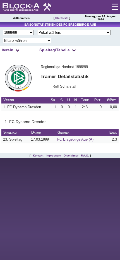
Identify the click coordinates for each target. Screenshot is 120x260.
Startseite (61, 18)
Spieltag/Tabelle (54, 50)
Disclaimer (71, 155)
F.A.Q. (85, 155)
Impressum (53, 155)
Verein (7, 50)
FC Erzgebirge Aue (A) (75, 139)
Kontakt (38, 155)
